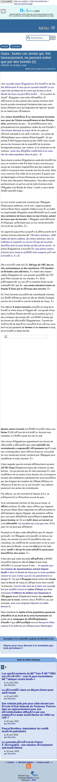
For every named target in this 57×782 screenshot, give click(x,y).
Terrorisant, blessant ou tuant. (16, 130)
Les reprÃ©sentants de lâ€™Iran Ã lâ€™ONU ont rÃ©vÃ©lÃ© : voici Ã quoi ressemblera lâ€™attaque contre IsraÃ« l (29, 676)
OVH (34, 780)
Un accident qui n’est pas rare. (34, 523)
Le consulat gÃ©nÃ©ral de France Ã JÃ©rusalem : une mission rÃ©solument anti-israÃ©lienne (27, 745)
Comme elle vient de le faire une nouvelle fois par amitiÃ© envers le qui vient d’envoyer (28, 589)
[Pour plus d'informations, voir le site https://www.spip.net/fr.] (34, 776)
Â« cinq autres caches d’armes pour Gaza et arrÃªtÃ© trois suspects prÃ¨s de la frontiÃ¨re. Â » (28, 252)
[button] (53, 27)
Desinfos (12, 685)
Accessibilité (6, 1)
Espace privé (44, 762)
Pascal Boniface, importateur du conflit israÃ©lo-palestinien (25, 730)
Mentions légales (26, 762)
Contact (11, 762)
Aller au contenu (21, 1)
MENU (44, 28)
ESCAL (30, 778)
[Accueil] (28, 19)
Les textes (16, 46)
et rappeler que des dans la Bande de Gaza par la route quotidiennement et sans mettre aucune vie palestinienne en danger (28, 572)
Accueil (5, 46)
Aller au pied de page (23, 4)
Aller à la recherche (38, 1)
